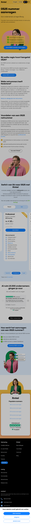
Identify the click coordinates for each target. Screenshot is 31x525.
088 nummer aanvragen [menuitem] (15, 408)
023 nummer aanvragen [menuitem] (15, 415)
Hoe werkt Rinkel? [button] (15, 150)
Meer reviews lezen (15, 318)
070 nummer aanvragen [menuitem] (15, 411)
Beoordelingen (19, 445)
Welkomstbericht (12, 252)
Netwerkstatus (4, 479)
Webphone (10, 243)
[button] (25, 2)
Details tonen (16, 521)
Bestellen (4, 462)
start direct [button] (15, 230)
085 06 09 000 (7, 498)
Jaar (22, 206)
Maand (9, 206)
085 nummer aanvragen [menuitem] (15, 404)
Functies (3, 455)
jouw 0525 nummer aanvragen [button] (15, 47)
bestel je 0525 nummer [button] (15, 345)
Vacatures (18, 452)
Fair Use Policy (10, 277)
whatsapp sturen (8, 502)
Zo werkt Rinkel (4, 448)
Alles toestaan (17, 513)
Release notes (4, 482)
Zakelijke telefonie (5, 445)
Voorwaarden (4, 476)
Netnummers (4, 452)
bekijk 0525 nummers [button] (8, 75)
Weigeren (16, 517)
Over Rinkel (19, 448)
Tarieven (3, 459)
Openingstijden (11, 254)
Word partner (4, 472)
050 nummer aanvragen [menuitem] (15, 418)
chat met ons (7, 505)
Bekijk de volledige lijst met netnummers (11, 98)
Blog (17, 455)
